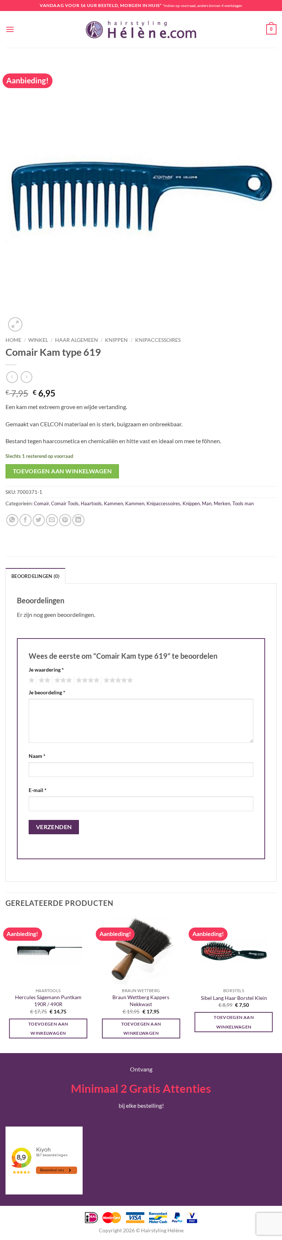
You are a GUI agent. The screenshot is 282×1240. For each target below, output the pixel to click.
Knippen (116, 340)
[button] (10, 29)
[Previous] (5, 984)
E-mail (38, 790)
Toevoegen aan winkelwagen (62, 471)
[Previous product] (26, 377)
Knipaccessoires (158, 340)
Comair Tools (65, 503)
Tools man (243, 503)
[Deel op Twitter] (39, 520)
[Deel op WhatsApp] (12, 520)
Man (207, 503)
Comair (41, 503)
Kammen (113, 503)
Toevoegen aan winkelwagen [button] (48, 1028)
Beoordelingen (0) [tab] (35, 576)
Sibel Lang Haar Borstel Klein (234, 998)
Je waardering (46, 669)
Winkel (38, 340)
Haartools (91, 503)
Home (13, 340)
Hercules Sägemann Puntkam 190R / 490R (48, 1000)
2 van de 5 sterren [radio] (43, 680)
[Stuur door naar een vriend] (52, 520)
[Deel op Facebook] (25, 520)
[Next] (276, 984)
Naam (37, 756)
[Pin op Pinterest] (65, 520)
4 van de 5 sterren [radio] (87, 680)
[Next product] (12, 377)
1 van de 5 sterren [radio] (31, 680)
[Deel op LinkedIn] (78, 520)
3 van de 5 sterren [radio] (62, 680)
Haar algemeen (76, 340)
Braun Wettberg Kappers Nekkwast (140, 1000)
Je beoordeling (47, 692)
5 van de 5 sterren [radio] (117, 680)
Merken (222, 503)
